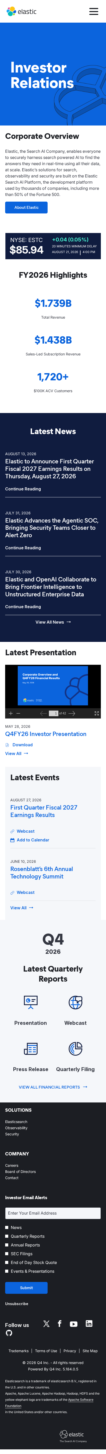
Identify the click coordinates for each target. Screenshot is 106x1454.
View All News (50, 622)
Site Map (90, 1351)
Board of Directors (26, 1171)
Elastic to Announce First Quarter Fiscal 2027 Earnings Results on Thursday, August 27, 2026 (49, 469)
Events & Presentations (32, 1271)
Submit (26, 1287)
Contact (18, 1178)
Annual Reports (25, 1244)
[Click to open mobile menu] (94, 11)
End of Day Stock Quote (34, 1262)
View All (13, 753)
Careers (18, 1165)
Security (18, 1134)
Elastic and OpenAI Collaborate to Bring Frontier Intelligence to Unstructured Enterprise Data (50, 587)
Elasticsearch (22, 1122)
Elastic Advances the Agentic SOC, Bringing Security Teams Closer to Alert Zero (51, 528)
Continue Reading (23, 488)
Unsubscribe (16, 1304)
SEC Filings (21, 1253)
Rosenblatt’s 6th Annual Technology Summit (41, 872)
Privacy (70, 1351)
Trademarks (18, 1351)
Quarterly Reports (28, 1236)
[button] (29, 840)
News (16, 1227)
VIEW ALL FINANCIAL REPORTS (50, 1087)
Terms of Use (46, 1351)
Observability (22, 1128)
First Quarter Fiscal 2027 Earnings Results (43, 811)
